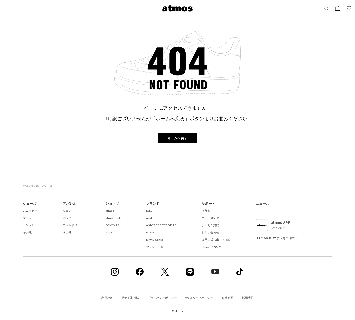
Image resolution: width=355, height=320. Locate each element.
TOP (25, 186)
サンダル (29, 225)
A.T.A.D (110, 232)
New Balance (154, 239)
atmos (110, 210)
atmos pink (113, 218)
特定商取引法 (130, 297)
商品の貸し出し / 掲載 (216, 239)
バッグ (67, 218)
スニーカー (30, 210)
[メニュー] (9, 8)
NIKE (149, 210)
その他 (27, 232)
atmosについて (212, 247)
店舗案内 (207, 210)
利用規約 (107, 297)
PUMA (150, 232)
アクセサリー (71, 225)
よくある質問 (210, 225)
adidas (150, 218)
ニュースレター (212, 218)
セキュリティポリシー (198, 297)
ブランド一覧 (154, 247)
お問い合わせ (210, 232)
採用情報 (248, 297)
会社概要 (227, 297)
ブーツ (27, 218)
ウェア (67, 210)
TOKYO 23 (112, 225)
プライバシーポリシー (162, 297)
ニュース (262, 203)
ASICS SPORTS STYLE (161, 225)
